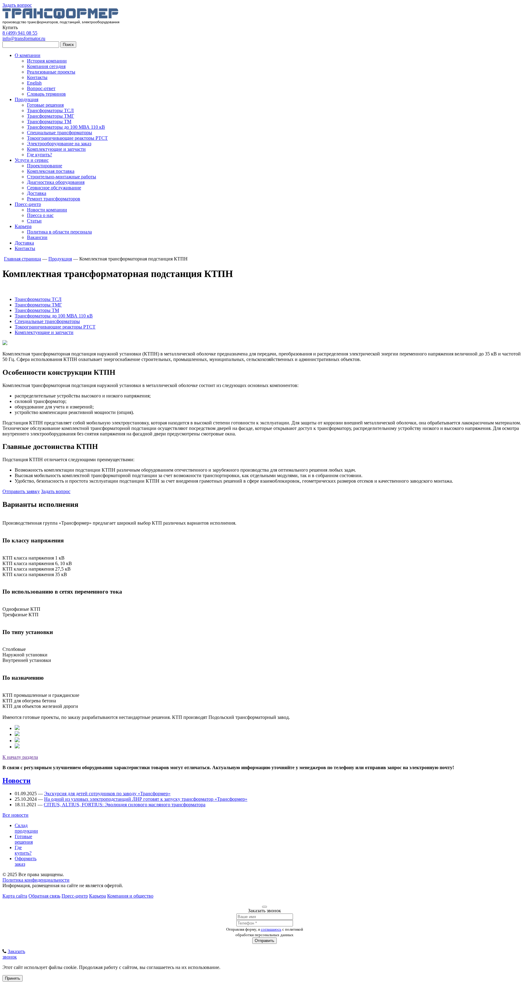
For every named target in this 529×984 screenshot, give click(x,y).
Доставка (36, 193)
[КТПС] (17, 740)
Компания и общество (130, 896)
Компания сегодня (46, 66)
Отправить (264, 940)
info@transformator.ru (23, 38)
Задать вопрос (17, 5)
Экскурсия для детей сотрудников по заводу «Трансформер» (107, 793)
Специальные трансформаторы (59, 132)
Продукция (26, 99)
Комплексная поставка (50, 171)
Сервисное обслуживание (54, 187)
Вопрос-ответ (41, 88)
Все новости (15, 815)
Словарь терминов (46, 94)
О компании (27, 55)
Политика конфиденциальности (35, 880)
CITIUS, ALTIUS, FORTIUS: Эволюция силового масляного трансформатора (124, 804)
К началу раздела (20, 757)
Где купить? (39, 154)
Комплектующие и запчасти (56, 149)
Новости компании (47, 209)
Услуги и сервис (32, 160)
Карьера (23, 226)
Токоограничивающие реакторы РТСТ (67, 138)
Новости (16, 781)
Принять (12, 978)
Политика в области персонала (59, 231)
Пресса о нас (40, 215)
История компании (47, 60)
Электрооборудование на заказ (59, 143)
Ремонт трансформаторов (53, 198)
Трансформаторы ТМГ (50, 116)
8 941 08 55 (19, 33)
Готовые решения (45, 105)
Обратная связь (44, 896)
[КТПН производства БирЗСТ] (17, 734)
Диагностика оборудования (55, 182)
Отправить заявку (21, 491)
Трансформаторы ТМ (49, 121)
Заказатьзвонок (13, 954)
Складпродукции (26, 828)
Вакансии (37, 237)
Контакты (37, 77)
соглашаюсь (271, 929)
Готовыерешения (24, 839)
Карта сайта (14, 896)
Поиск (68, 44)
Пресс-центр (28, 204)
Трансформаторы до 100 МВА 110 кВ (66, 127)
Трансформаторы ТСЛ (50, 110)
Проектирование (44, 165)
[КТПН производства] (17, 728)
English (34, 82)
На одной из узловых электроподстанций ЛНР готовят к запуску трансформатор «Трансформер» (145, 799)
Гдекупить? (23, 850)
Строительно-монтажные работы (61, 176)
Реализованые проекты (51, 71)
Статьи (34, 220)
